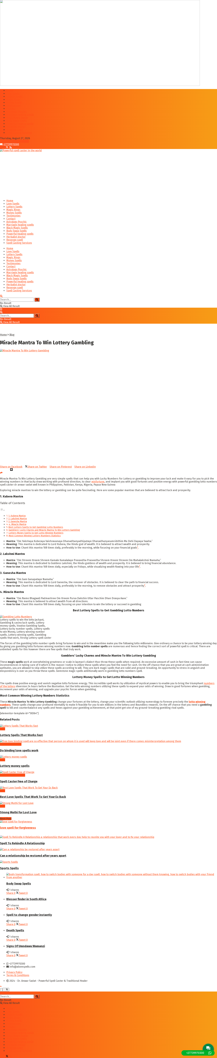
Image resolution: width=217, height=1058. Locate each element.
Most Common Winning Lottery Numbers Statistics (35, 535)
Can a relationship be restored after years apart (33, 855)
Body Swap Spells (16, 120)
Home (9, 90)
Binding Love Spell (10, 744)
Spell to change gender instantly (29, 915)
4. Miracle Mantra (17, 524)
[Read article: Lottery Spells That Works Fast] (108, 725)
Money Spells (14, 102)
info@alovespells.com (16, 141)
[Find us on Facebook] (1, 147)
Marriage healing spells (20, 114)
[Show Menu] (1, 309)
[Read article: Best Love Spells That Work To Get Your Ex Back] (108, 787)
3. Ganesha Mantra (17, 521)
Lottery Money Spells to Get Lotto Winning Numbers (36, 532)
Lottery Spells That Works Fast (21, 735)
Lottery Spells (14, 96)
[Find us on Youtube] (9, 147)
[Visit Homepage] (21, 150)
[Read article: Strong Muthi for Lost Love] (108, 803)
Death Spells (15, 930)
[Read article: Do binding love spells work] (108, 741)
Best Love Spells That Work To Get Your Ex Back (33, 797)
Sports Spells (9, 868)
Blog (11, 334)
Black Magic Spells (17, 117)
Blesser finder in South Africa (26, 899)
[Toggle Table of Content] (2, 510)
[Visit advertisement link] (100, 84)
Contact (10, 108)
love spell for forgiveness (18, 828)
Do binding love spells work (19, 750)
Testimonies (13, 105)
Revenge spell (14, 129)
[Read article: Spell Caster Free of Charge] (108, 772)
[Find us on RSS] (11, 147)
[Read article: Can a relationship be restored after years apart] (108, 849)
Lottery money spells (15, 766)
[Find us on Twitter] (6, 147)
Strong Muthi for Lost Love (18, 812)
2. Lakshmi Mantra (17, 518)
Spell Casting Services (19, 132)
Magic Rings (13, 99)
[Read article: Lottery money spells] (108, 756)
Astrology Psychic (16, 111)
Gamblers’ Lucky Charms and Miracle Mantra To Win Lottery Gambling (44, 530)
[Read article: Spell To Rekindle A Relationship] (108, 837)
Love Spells (12, 93)
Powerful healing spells (20, 123)
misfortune (97, 481)
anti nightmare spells (12, 775)
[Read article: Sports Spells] (108, 861)
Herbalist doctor (16, 126)
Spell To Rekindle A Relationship (22, 843)
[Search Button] (1, 296)
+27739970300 (11, 144)
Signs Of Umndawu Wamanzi (25, 946)
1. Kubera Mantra (17, 515)
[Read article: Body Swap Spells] (111, 876)
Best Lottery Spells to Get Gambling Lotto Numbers (35, 527)
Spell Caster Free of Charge (18, 781)
